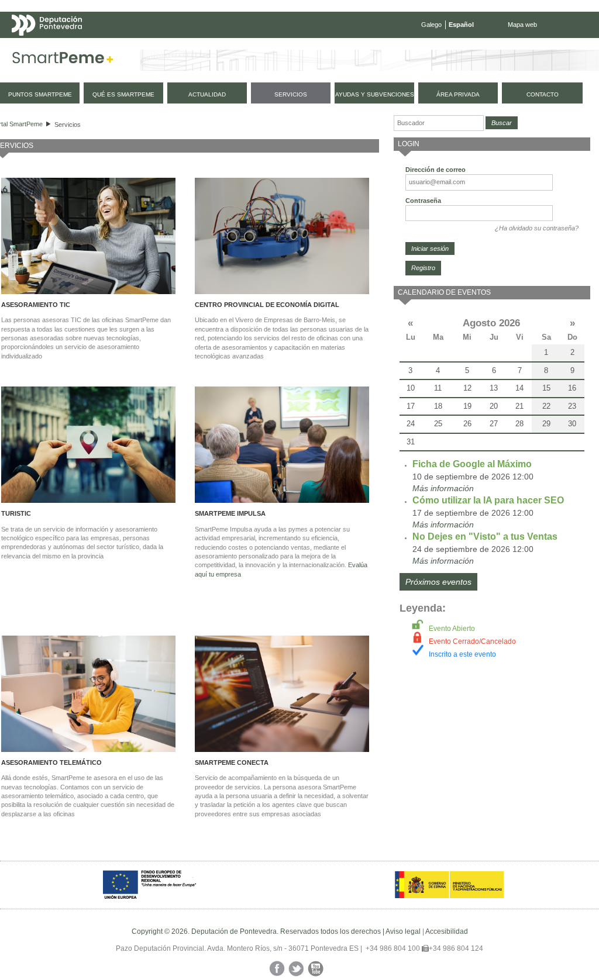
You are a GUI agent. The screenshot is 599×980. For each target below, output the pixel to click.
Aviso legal (403, 931)
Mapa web (522, 24)
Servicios (67, 124)
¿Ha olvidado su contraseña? (537, 228)
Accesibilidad (446, 931)
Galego (431, 24)
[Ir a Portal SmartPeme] (63, 60)
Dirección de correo (435, 169)
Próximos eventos (438, 581)
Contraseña (423, 200)
